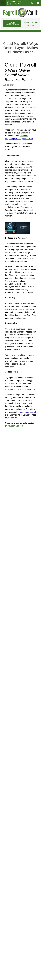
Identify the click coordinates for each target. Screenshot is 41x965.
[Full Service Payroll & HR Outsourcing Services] (20, 12)
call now (32, 3)
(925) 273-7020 (31, 22)
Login (12, 23)
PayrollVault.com (16, 426)
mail (38, 3)
